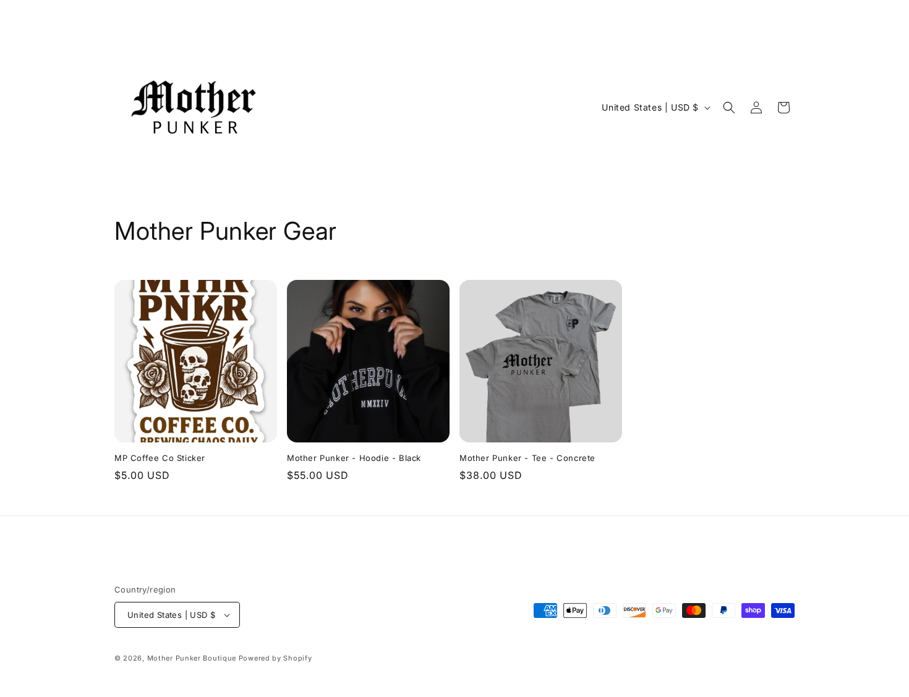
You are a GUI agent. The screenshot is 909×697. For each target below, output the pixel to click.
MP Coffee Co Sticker (159, 458)
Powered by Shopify (275, 658)
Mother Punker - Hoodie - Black (354, 458)
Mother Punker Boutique (191, 658)
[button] (729, 107)
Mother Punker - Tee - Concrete (527, 458)
